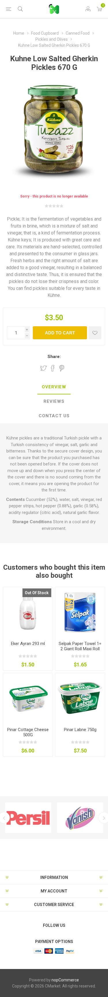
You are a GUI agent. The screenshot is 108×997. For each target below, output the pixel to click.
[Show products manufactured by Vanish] (80, 817)
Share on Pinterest (62, 368)
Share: (54, 356)
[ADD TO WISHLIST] (94, 332)
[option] (28, 817)
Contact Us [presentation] (54, 415)
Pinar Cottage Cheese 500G (28, 732)
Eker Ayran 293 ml (28, 643)
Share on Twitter (43, 368)
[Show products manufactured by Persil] (28, 817)
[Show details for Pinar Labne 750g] (80, 698)
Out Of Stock (37, 592)
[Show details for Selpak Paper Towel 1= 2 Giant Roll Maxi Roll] (80, 612)
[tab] (54, 387)
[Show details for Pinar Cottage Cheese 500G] (28, 698)
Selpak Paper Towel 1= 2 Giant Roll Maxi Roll (80, 646)
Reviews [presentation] (54, 401)
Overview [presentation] (54, 387)
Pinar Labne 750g (80, 729)
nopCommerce (65, 980)
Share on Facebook (53, 368)
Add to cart (60, 332)
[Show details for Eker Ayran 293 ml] (28, 612)
